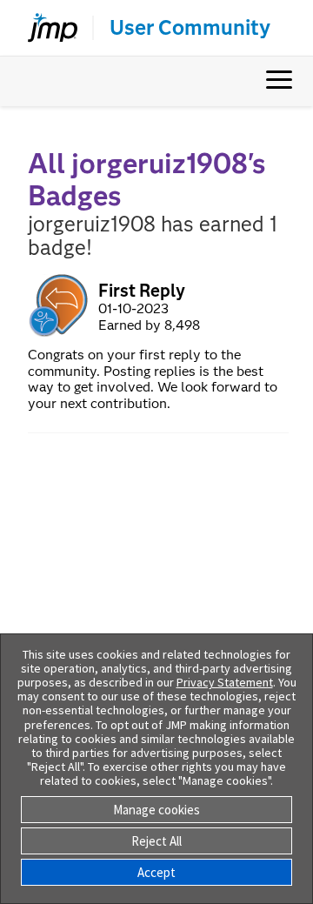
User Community (190, 28)
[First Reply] (59, 305)
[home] (45, 28)
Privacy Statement (224, 682)
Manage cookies (156, 809)
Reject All (156, 841)
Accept (156, 872)
